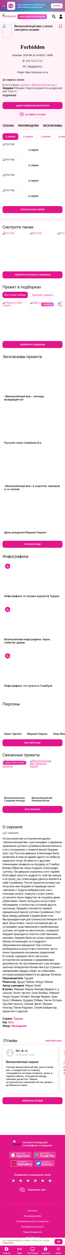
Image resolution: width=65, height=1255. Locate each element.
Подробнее (8, 1243)
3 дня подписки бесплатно (32, 17)
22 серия (8, 79)
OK (58, 1241)
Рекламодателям (32, 1216)
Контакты (32, 1210)
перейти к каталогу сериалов (32, 275)
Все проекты (32, 809)
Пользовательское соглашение (32, 1221)
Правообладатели (32, 1232)
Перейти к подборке (32, 344)
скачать (56, 6)
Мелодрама (19, 1026)
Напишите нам (36, 1189)
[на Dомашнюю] (9, 16)
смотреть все (53, 1041)
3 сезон (45, 136)
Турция (18, 1018)
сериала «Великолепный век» (38, 85)
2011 (11, 1022)
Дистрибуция (33, 1237)
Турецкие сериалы (42, 294)
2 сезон (28, 136)
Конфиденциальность (32, 1226)
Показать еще (32, 544)
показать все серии (32, 209)
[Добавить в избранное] (60, 26)
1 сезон (19, 79)
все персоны (32, 742)
